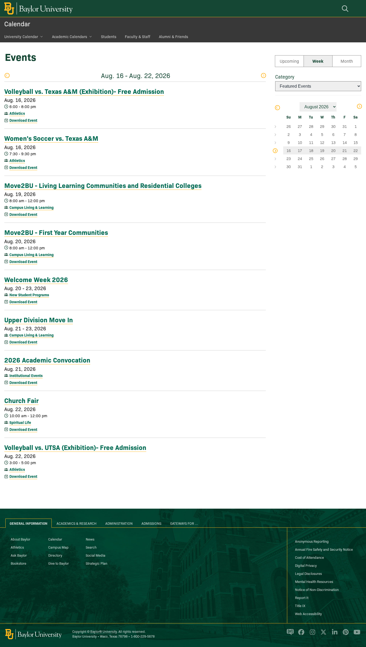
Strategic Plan (96, 563)
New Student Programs (29, 294)
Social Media (95, 555)
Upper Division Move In (38, 319)
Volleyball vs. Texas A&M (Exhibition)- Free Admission (84, 90)
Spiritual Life (20, 422)
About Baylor (20, 539)
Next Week (263, 76)
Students (108, 36)
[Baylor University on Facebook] (300, 634)
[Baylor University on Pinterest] (344, 634)
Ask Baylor (19, 555)
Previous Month (277, 108)
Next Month (359, 107)
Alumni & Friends (173, 36)
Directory (55, 555)
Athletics (17, 113)
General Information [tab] (28, 523)
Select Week (279, 126)
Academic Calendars (69, 36)
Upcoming (289, 61)
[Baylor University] (37, 8)
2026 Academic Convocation (47, 359)
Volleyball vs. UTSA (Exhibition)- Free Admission (75, 447)
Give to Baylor (58, 563)
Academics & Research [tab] (76, 523)
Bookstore (18, 563)
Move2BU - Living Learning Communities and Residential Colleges (102, 185)
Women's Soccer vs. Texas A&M (51, 137)
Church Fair (21, 400)
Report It (301, 597)
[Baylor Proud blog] (289, 634)
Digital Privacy (306, 565)
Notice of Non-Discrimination (317, 589)
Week (317, 61)
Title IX (300, 605)
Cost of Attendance (309, 557)
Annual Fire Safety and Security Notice (324, 549)
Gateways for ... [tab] (184, 523)
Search (91, 547)
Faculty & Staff (137, 36)
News (90, 539)
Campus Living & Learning (31, 207)
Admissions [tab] (151, 523)
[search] (346, 8)
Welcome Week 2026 (36, 279)
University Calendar (21, 36)
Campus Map (58, 547)
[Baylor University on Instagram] (311, 634)
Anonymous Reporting (312, 541)
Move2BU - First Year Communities (56, 231)
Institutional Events (26, 375)
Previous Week (7, 76)
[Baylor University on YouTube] (355, 634)
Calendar (17, 23)
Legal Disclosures (308, 573)
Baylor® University (103, 631)
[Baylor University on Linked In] (333, 634)
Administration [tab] (119, 523)
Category (284, 76)
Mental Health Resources (314, 581)
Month (347, 61)
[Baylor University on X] (322, 634)
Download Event (23, 120)
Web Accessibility (308, 613)
